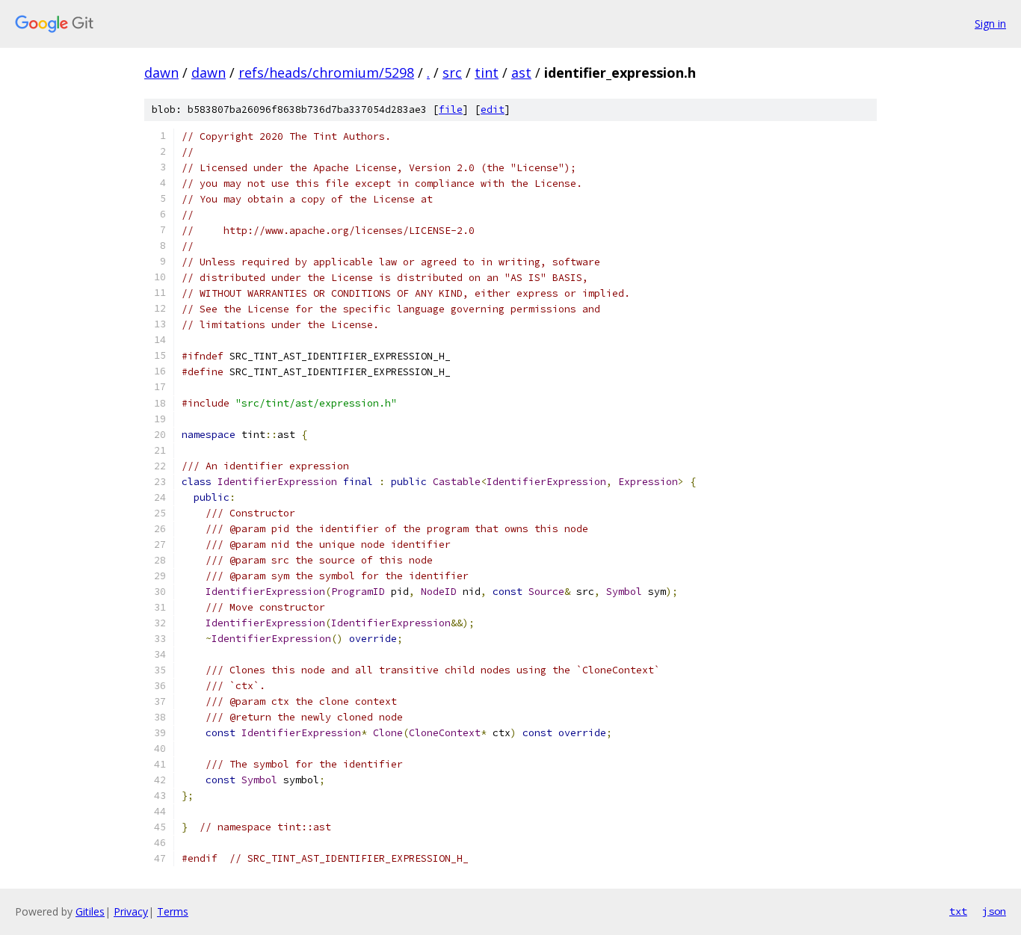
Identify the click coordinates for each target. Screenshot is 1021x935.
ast (521, 72)
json (994, 911)
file (451, 109)
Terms (172, 911)
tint (487, 72)
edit (493, 109)
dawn (161, 72)
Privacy (131, 911)
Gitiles (90, 911)
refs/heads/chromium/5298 (326, 72)
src (452, 72)
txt (958, 911)
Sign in (990, 23)
